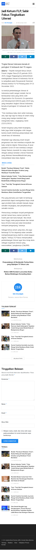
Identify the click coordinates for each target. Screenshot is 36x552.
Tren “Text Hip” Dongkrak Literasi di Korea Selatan (17, 185)
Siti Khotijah (8, 23)
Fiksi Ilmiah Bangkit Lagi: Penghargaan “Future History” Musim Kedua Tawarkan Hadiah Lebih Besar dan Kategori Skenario (22, 510)
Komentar (6, 379)
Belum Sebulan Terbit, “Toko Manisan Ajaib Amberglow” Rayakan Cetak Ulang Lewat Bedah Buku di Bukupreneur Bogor (17, 178)
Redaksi (10, 543)
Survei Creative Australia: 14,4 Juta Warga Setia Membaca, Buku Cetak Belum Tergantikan (18, 191)
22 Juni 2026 (15, 332)
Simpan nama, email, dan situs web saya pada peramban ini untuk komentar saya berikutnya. (17, 433)
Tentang (4, 543)
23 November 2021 (21, 23)
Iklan (15, 543)
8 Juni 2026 (15, 351)
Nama (4, 404)
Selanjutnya (18, 358)
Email (4, 413)
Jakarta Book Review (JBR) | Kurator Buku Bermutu (20, 540)
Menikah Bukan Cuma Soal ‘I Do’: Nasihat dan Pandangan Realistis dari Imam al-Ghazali (22, 479)
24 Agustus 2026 (16, 320)
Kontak (4, 545)
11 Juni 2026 (15, 341)
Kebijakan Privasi (24, 543)
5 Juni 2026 (15, 515)
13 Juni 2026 (15, 483)
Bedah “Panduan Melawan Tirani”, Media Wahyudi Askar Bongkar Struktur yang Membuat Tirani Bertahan (15, 170)
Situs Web (5, 422)
